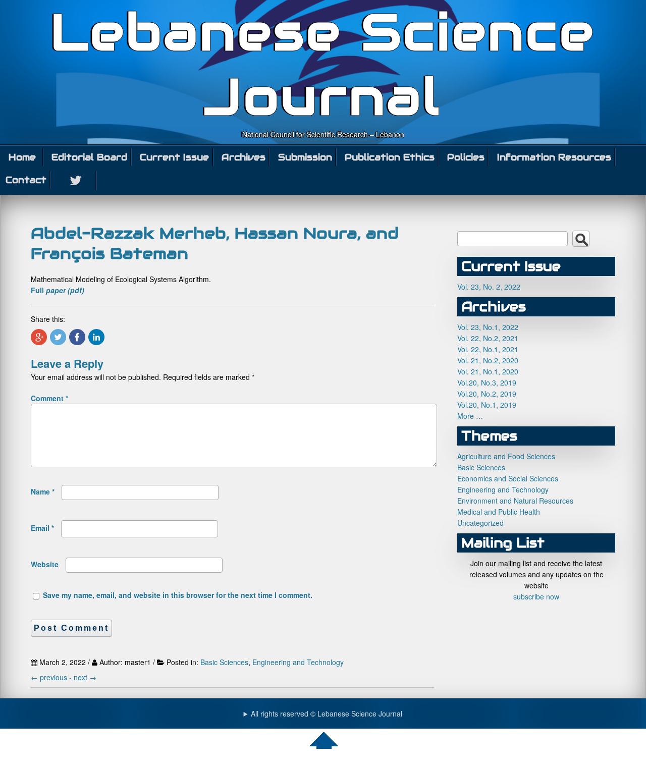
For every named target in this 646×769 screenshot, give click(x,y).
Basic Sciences (224, 662)
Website (45, 564)
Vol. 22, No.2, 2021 (487, 338)
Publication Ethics (390, 157)
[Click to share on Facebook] (77, 337)
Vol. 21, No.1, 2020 (487, 371)
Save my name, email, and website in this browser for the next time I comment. (177, 595)
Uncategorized (480, 523)
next (85, 677)
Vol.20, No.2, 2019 (486, 394)
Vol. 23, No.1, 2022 (487, 327)
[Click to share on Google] (39, 337)
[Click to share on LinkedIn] (96, 337)
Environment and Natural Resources (515, 501)
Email (42, 528)
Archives (243, 157)
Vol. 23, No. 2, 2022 (488, 287)
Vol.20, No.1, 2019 (486, 405)
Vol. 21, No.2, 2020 (487, 360)
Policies (465, 157)
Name (43, 491)
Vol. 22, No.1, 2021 (487, 349)
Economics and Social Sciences (507, 478)
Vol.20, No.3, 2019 (486, 382)
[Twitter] (76, 180)
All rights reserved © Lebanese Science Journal (326, 713)
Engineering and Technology (298, 662)
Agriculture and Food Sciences (506, 456)
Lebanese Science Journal (323, 64)
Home (22, 157)
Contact (26, 180)
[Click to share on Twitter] (58, 337)
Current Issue (174, 157)
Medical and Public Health (498, 512)
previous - (52, 677)
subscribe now (536, 596)
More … (470, 416)
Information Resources (554, 157)
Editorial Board (89, 157)
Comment (49, 398)
